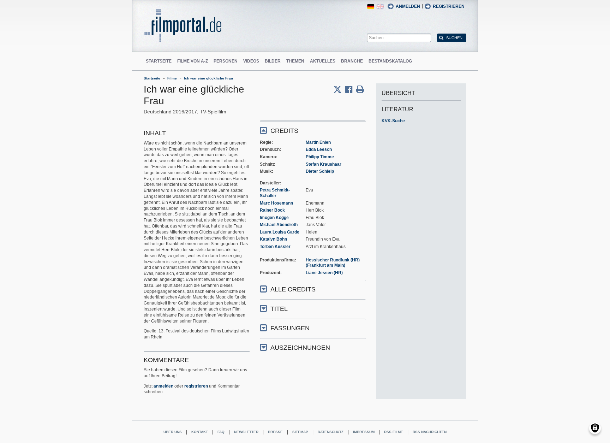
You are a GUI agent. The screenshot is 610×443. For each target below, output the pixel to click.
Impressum (364, 432)
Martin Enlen (318, 142)
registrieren (196, 386)
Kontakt (199, 432)
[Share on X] (339, 89)
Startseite (159, 61)
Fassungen (290, 328)
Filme (172, 78)
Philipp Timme (320, 156)
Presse (275, 432)
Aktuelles (322, 61)
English (380, 7)
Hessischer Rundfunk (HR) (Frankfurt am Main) (333, 263)
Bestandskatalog (390, 61)
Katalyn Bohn (273, 239)
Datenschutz (330, 432)
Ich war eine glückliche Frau (208, 78)
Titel (279, 308)
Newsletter (246, 432)
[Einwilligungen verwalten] (595, 428)
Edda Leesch (319, 149)
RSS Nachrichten (430, 432)
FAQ (221, 432)
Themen (295, 61)
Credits (284, 130)
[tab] (313, 130)
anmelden (163, 386)
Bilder (273, 61)
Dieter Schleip (320, 171)
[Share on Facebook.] (350, 89)
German (371, 7)
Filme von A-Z (192, 61)
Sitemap (300, 432)
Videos (251, 61)
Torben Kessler (275, 246)
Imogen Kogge (274, 217)
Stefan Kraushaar (323, 164)
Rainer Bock (272, 210)
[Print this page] (360, 89)
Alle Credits (293, 289)
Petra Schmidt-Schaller (275, 193)
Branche (352, 61)
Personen (226, 61)
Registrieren (449, 6)
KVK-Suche (393, 120)
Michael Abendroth (279, 224)
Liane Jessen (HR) (324, 272)
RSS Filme (393, 432)
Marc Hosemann (276, 203)
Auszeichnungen (300, 347)
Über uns (172, 432)
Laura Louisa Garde (279, 232)
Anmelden (408, 6)
